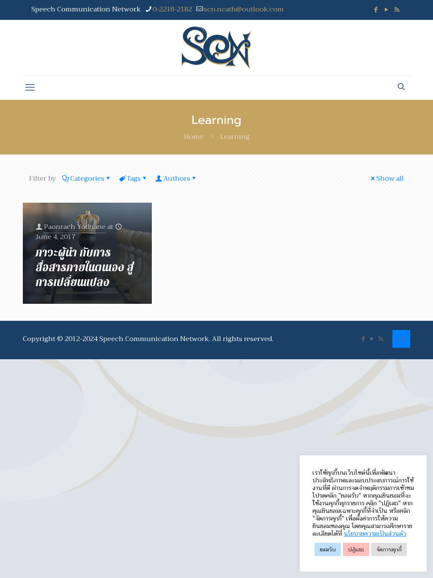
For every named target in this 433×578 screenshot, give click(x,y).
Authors (176, 178)
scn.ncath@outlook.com (244, 9)
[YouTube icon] (386, 9)
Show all (390, 178)
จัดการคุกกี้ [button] (389, 549)
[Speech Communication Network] (217, 47)
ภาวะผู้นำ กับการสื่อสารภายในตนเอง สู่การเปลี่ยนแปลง (85, 268)
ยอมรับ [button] (328, 549)
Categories (87, 178)
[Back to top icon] (401, 339)
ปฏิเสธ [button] (356, 549)
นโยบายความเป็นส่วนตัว (375, 533)
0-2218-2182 (172, 9)
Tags (134, 178)
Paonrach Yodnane (75, 227)
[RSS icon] (397, 9)
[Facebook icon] (376, 9)
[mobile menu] (30, 87)
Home (193, 137)
